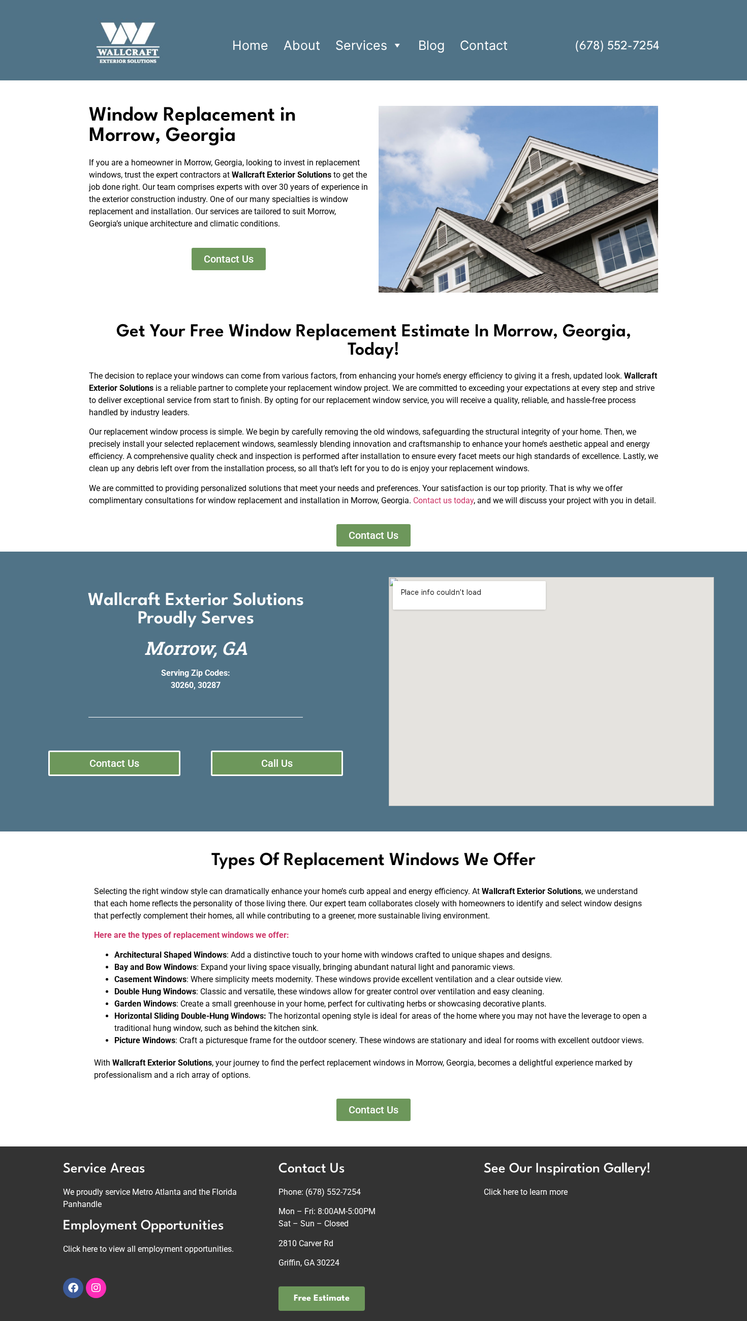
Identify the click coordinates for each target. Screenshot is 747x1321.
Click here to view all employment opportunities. (148, 1249)
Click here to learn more (526, 1192)
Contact (484, 45)
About (302, 45)
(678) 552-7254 (617, 46)
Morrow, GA (195, 648)
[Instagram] (96, 1288)
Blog (431, 45)
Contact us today (443, 500)
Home (250, 45)
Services (361, 45)
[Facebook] (73, 1288)
